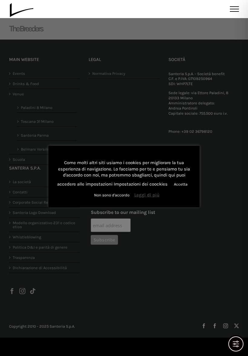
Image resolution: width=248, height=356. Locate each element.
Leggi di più (146, 195)
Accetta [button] (181, 184)
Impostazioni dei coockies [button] (141, 184)
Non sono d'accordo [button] (111, 195)
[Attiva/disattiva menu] (234, 9)
